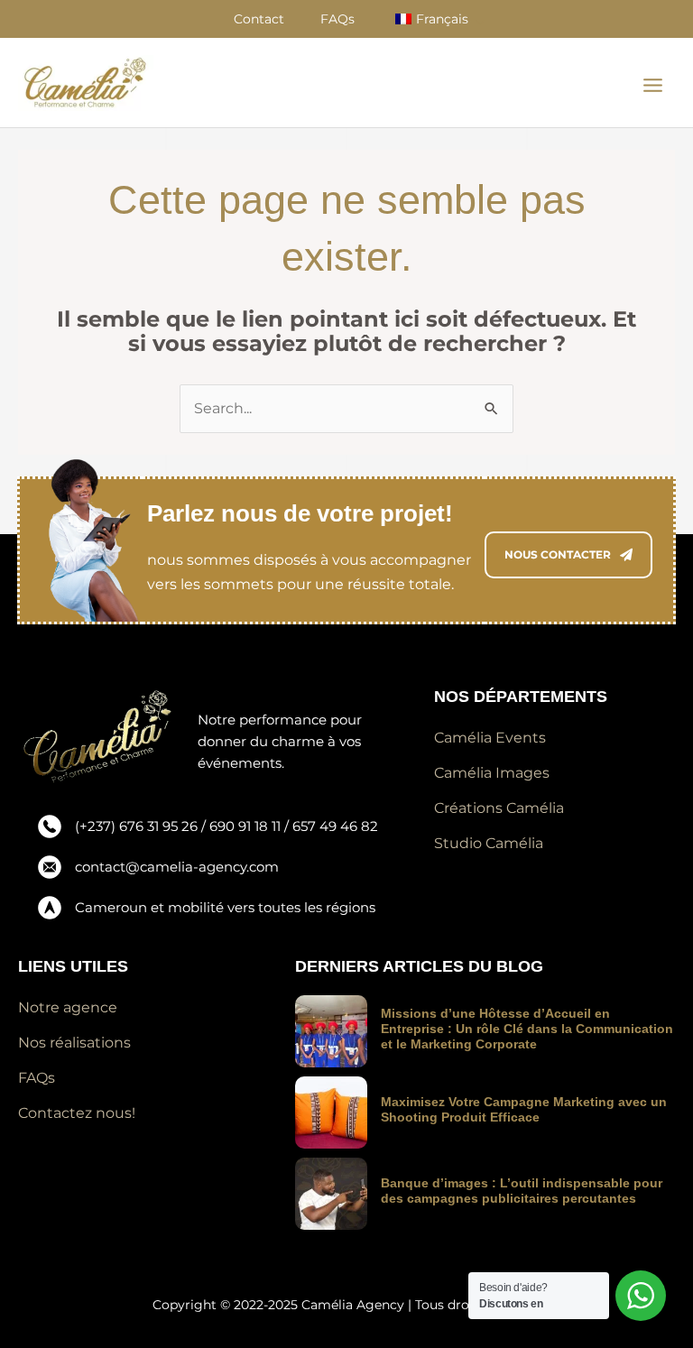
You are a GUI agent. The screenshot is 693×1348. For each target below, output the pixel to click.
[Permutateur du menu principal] (653, 85)
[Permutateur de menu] (481, 21)
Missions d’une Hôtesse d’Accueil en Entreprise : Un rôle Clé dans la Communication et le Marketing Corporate (527, 1028)
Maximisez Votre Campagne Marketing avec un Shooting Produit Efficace (524, 1109)
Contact (259, 19)
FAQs (337, 19)
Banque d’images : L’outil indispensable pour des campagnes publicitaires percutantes (521, 1190)
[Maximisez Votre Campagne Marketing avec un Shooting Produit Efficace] (331, 1112)
